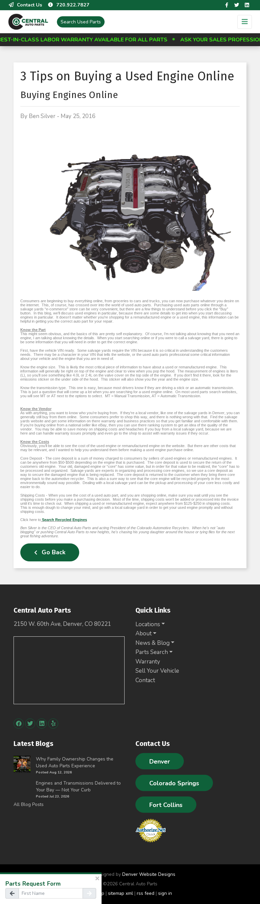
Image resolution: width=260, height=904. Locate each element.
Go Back (52, 552)
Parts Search (151, 652)
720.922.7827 (72, 4)
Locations (147, 624)
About (143, 633)
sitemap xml (120, 893)
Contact (145, 680)
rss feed (145, 893)
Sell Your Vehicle (157, 671)
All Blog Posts (29, 804)
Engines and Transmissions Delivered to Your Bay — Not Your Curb (78, 786)
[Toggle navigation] (244, 22)
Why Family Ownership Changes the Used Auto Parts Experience (74, 762)
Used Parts (81, 22)
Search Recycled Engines (64, 520)
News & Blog (152, 643)
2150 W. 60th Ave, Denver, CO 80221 (62, 624)
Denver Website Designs (148, 874)
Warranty (147, 662)
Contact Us (29, 4)
